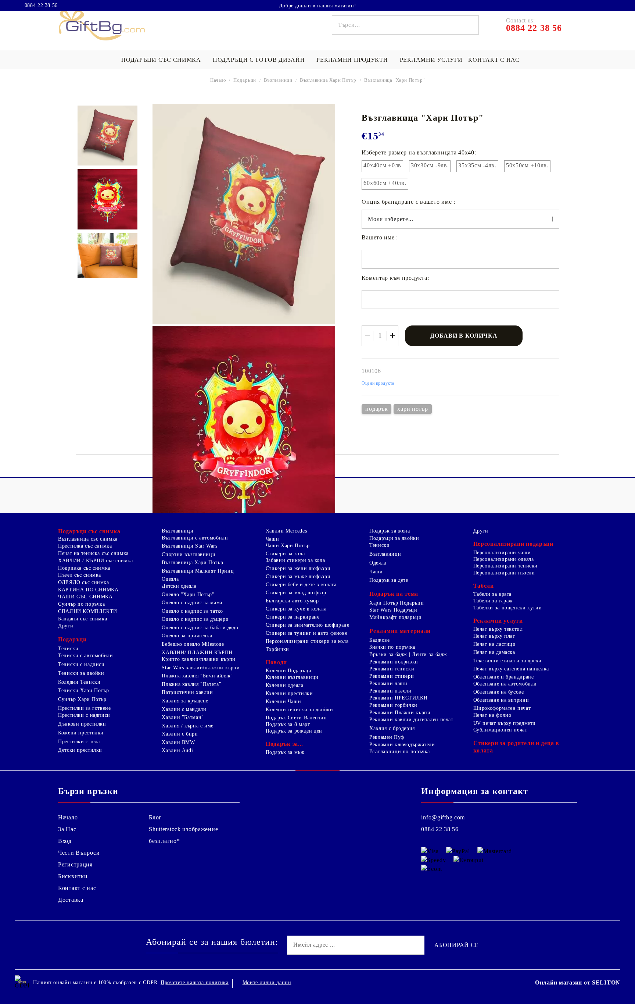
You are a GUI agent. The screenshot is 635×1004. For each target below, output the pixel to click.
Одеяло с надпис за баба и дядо (200, 627)
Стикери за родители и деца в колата (516, 747)
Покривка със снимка (84, 568)
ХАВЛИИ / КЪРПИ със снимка (95, 560)
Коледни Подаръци (289, 670)
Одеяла (170, 579)
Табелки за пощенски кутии (507, 607)
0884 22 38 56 (41, 5)
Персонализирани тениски (505, 566)
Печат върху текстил (498, 629)
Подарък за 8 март (288, 724)
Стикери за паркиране (293, 617)
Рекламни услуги (431, 60)
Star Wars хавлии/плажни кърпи (201, 667)
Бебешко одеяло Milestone (193, 644)
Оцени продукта (378, 383)
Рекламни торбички (393, 705)
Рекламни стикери (391, 676)
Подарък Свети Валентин (296, 717)
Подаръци (244, 80)
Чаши (272, 539)
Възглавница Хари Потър (328, 80)
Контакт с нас (493, 60)
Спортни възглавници (188, 554)
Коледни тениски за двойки (299, 709)
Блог (155, 817)
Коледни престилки (289, 693)
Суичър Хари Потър (82, 699)
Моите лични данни (267, 982)
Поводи (276, 662)
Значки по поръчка (392, 647)
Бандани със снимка (82, 619)
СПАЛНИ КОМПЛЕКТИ (87, 611)
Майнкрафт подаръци (395, 617)
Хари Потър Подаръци (396, 603)
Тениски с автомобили (85, 655)
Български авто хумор (292, 601)
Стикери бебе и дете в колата (301, 584)
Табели (483, 586)
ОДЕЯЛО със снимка (83, 582)
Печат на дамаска (494, 652)
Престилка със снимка (85, 546)
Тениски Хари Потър (83, 690)
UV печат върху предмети (504, 723)
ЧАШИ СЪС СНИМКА (85, 596)
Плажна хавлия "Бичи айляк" (197, 676)
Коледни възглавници (292, 677)
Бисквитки (72, 876)
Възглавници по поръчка (399, 751)
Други (65, 626)
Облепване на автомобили (505, 684)
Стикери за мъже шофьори (298, 576)
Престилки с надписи (84, 715)
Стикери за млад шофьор (296, 592)
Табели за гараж (493, 601)
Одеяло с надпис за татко (192, 611)
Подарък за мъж (285, 752)
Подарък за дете (388, 580)
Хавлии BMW (178, 742)
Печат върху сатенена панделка (511, 669)
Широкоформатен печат (502, 708)
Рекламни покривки (393, 662)
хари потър (412, 409)
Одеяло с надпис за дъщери (195, 619)
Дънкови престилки (82, 724)
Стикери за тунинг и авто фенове (307, 633)
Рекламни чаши (388, 683)
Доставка (70, 900)
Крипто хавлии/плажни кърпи (198, 659)
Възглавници (278, 80)
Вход (65, 841)
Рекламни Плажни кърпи (399, 712)
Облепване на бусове (498, 692)
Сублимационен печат (500, 730)
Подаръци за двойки (394, 538)
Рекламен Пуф (386, 737)
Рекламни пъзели (390, 691)
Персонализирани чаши (502, 552)
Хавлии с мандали (184, 709)
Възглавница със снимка (88, 539)
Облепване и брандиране (503, 677)
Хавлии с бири (180, 734)
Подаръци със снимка (161, 60)
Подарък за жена (389, 531)
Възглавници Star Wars (189, 546)
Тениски (68, 648)
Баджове (379, 640)
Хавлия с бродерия (392, 728)
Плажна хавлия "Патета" (191, 684)
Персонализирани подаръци (513, 544)
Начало (218, 80)
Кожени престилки (81, 733)
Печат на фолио (492, 715)
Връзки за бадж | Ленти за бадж (408, 654)
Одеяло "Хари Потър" (188, 594)
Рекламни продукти (352, 60)
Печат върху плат (494, 636)
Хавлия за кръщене (185, 701)
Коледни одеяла (285, 685)
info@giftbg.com (443, 817)
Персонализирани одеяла (503, 559)
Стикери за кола (285, 553)
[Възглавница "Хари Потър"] (107, 135)
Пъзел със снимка (79, 575)
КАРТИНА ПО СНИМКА (88, 589)
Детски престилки (80, 750)
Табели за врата (492, 594)
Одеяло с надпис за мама (192, 602)
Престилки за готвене (84, 708)
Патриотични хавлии (187, 692)
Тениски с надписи (81, 664)
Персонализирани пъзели (504, 573)
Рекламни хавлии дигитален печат (411, 719)
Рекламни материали (400, 631)
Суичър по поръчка (81, 604)
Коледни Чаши (283, 701)
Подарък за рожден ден (294, 731)
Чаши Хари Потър (287, 545)
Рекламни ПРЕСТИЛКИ (398, 698)
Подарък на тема (393, 594)
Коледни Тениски (79, 682)
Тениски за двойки (81, 673)
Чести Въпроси (79, 853)
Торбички (277, 649)
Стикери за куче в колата (296, 609)
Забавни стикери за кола (295, 560)
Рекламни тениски (391, 669)
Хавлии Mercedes (286, 531)
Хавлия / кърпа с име (188, 726)
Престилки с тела (79, 741)
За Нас (67, 829)
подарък (376, 409)
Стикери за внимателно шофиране (307, 625)
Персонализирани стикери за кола (307, 641)
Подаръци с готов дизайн (259, 60)
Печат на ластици (494, 644)
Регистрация (75, 864)
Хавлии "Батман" (183, 717)
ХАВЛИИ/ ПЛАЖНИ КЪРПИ (197, 652)
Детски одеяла (179, 586)
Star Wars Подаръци (393, 610)
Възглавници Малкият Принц (198, 571)
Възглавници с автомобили (195, 538)
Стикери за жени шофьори (298, 568)
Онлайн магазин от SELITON (577, 982)
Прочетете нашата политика (195, 982)
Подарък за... (284, 744)
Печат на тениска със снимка (93, 553)
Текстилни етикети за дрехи (507, 660)
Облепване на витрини (501, 700)
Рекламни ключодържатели (402, 744)
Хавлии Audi (177, 750)
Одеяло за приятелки (187, 635)
